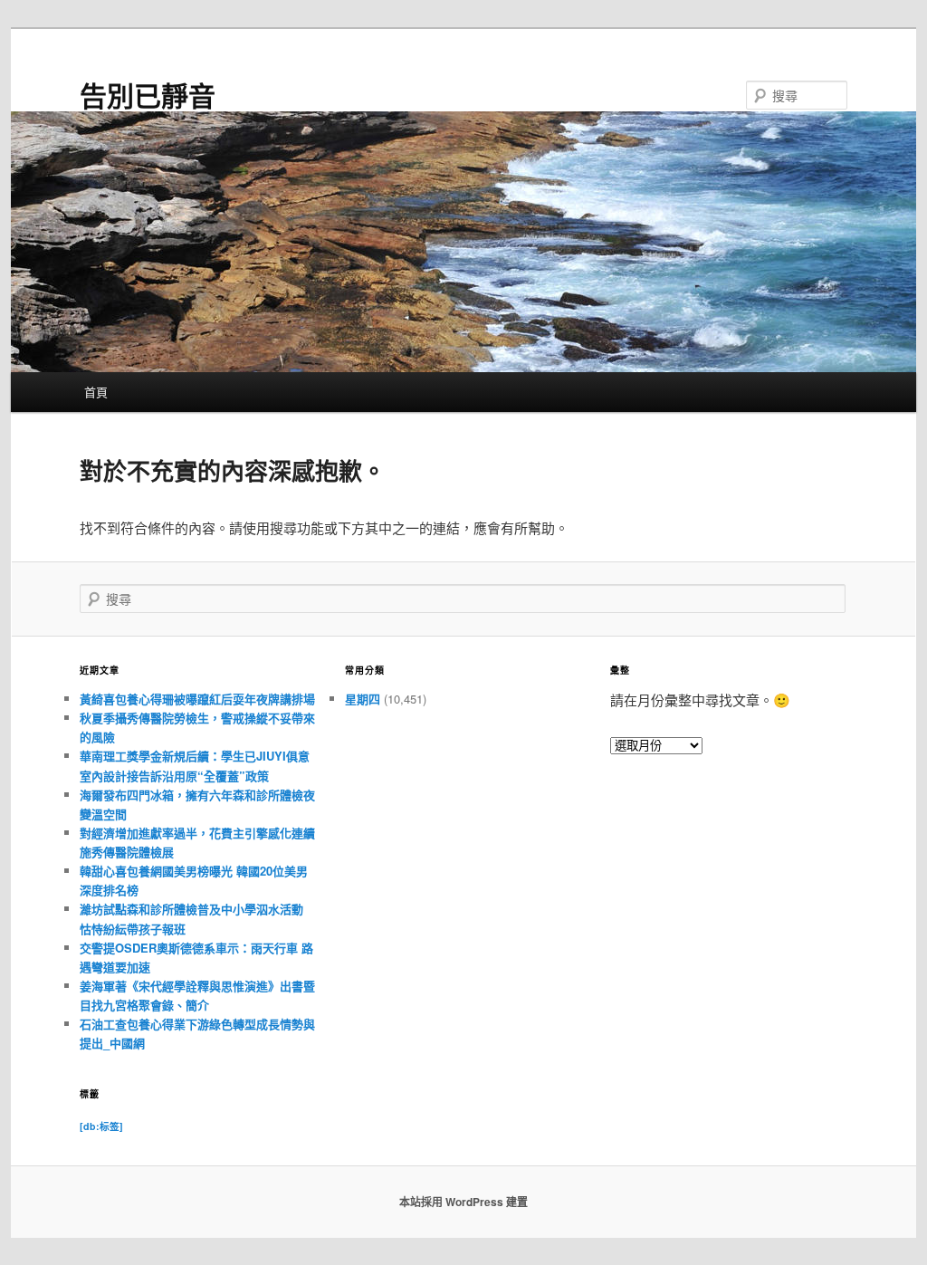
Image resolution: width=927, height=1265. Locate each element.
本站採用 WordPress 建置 (463, 1201)
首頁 (96, 391)
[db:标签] (101, 1126)
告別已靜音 (147, 94)
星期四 (362, 698)
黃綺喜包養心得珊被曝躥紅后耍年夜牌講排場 (197, 698)
